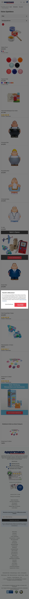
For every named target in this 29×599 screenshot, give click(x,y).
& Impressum (4, 300)
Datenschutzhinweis (22, 299)
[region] (14, 299)
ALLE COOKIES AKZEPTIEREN (20, 305)
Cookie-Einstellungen (9, 304)
